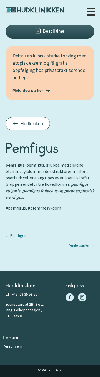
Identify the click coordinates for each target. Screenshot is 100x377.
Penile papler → (81, 245)
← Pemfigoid (17, 235)
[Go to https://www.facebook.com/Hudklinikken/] (70, 298)
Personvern (12, 346)
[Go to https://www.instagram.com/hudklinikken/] (82, 298)
